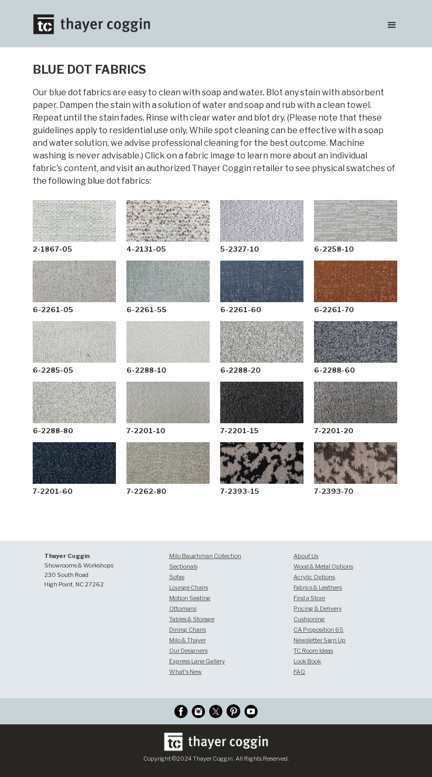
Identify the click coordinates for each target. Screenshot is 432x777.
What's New (185, 671)
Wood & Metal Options (323, 566)
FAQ (299, 671)
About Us (305, 556)
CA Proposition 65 (318, 629)
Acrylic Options (314, 577)
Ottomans (183, 608)
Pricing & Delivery (317, 608)
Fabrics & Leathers (317, 587)
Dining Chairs (187, 629)
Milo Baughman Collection (205, 556)
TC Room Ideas (313, 650)
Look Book (307, 661)
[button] (392, 23)
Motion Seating (190, 598)
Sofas (176, 577)
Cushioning (309, 619)
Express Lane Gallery (197, 661)
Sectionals (183, 566)
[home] (87, 17)
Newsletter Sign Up (319, 640)
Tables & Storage (191, 619)
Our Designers (188, 650)
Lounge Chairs (188, 587)
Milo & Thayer (187, 640)
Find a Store (309, 598)
